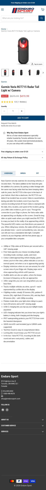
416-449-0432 (7, 391)
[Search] (41, 18)
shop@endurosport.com (10, 399)
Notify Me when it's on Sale (11, 126)
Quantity (4, 106)
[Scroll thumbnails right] (43, 72)
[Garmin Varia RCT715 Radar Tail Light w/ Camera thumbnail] (5, 72)
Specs (23, 173)
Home (3, 29)
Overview (8, 173)
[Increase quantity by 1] (22, 111)
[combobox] (19, 18)
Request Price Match (8, 123)
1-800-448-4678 (8, 394)
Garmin (4, 82)
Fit (37, 173)
